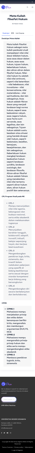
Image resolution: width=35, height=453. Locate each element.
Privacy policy (18, 447)
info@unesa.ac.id (6, 428)
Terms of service (7, 447)
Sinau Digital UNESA (20, 442)
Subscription (29, 447)
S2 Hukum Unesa (17, 23)
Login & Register (17, 450)
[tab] (6, 33)
